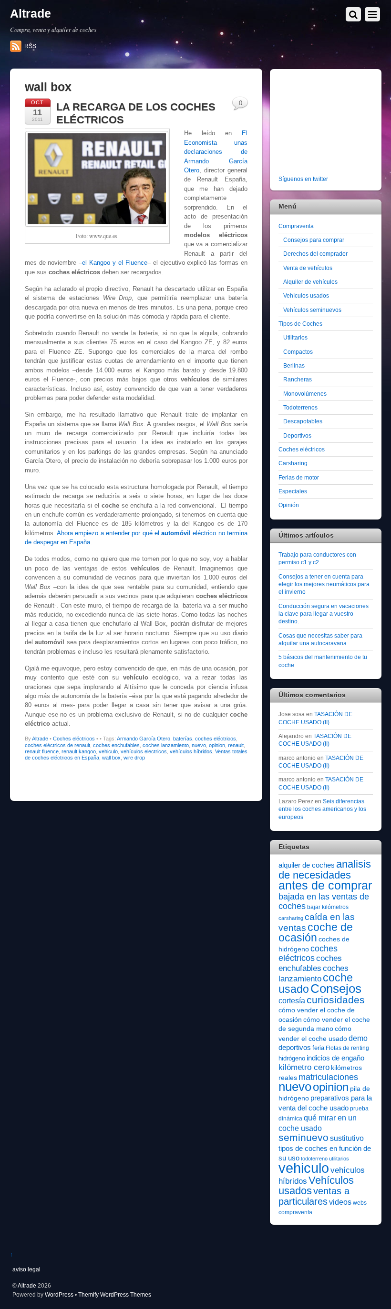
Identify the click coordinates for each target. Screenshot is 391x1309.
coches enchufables (116, 745)
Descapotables (302, 421)
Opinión (288, 505)
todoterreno (314, 1158)
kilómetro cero (303, 1067)
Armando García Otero (143, 738)
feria (318, 1047)
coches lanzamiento (166, 745)
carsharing (290, 918)
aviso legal (26, 1269)
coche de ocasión (315, 932)
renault (236, 745)
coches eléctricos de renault (57, 745)
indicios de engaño (335, 1058)
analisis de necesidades (324, 869)
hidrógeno (291, 1058)
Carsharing (293, 463)
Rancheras (297, 379)
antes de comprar (325, 885)
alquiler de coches (306, 865)
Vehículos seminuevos (312, 310)
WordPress (59, 1294)
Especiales (292, 491)
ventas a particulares (314, 1196)
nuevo (199, 745)
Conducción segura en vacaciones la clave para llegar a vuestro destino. (323, 614)
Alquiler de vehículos (310, 282)
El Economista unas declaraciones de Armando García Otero (215, 152)
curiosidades (336, 999)
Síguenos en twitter (303, 179)
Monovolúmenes (305, 393)
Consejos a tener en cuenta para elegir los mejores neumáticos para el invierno (324, 584)
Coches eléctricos (74, 738)
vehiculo (108, 751)
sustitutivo (347, 1138)
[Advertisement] (334, 123)
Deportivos (297, 435)
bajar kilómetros (328, 907)
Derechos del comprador (315, 253)
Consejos (335, 988)
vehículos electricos (144, 751)
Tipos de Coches (300, 323)
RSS (30, 46)
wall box (111, 757)
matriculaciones (328, 1077)
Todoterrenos (300, 407)
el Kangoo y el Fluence (114, 262)
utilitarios (339, 1158)
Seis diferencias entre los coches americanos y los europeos (322, 809)
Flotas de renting (347, 1048)
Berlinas (294, 365)
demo (358, 1038)
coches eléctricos (215, 738)
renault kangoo (79, 751)
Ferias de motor (298, 477)
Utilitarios (295, 337)
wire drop (134, 757)
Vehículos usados (306, 295)
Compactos (298, 352)
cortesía (291, 1001)
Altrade (40, 738)
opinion (217, 745)
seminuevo (303, 1137)
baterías (182, 738)
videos (340, 1202)
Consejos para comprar (313, 240)
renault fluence (42, 751)
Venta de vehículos (307, 268)
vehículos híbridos (191, 751)
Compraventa (296, 226)
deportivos (294, 1047)
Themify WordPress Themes (114, 1294)
